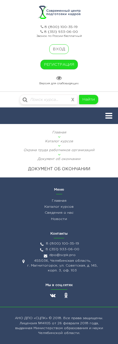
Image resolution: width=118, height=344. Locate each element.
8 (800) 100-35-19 (61, 27)
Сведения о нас (59, 212)
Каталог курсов (59, 141)
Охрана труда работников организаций (59, 150)
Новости (59, 219)
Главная (59, 132)
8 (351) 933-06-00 (61, 31)
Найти (88, 99)
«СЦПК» (41, 318)
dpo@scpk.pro (62, 255)
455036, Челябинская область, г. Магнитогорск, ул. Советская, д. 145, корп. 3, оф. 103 (62, 265)
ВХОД (59, 49)
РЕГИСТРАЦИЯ (59, 64)
